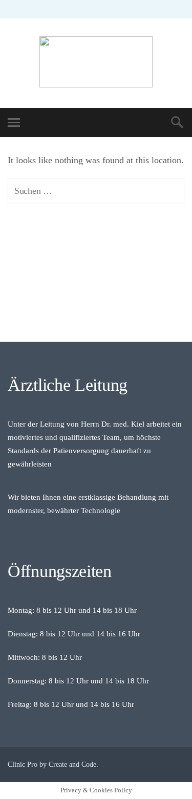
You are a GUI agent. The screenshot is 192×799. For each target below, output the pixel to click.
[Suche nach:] (96, 191)
